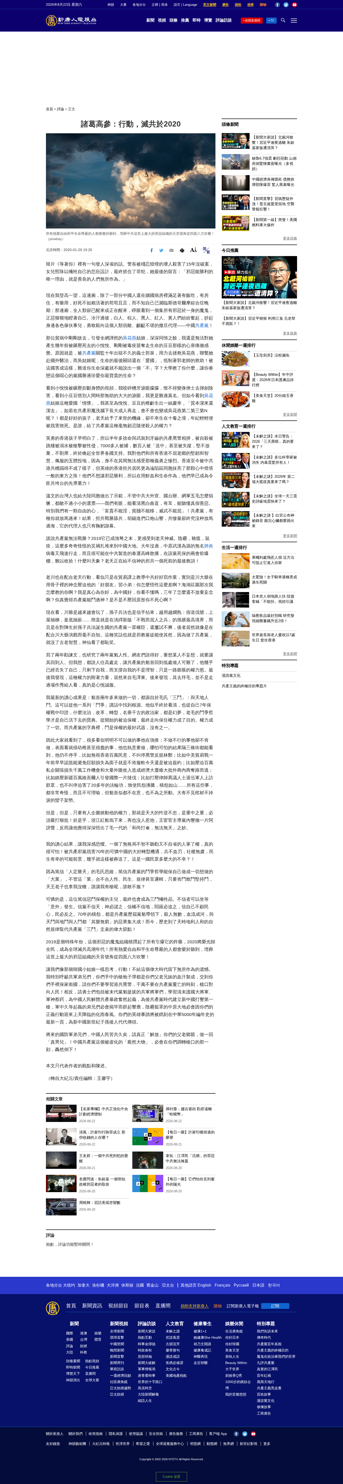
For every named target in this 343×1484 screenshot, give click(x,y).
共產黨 (202, 325)
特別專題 (230, 665)
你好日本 (232, 1337)
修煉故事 (264, 1407)
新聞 (150, 20)
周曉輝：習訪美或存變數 (100, 1202)
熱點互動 (145, 1337)
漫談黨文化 (231, 675)
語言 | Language (185, 5)
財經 (83, 1346)
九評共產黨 (265, 1363)
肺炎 (208, 545)
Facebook (277, 4)
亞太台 (168, 1285)
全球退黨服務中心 (170, 1444)
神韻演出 (73, 1380)
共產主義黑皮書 (269, 1388)
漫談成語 (173, 1356)
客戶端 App (218, 1434)
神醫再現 (201, 1356)
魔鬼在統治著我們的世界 (276, 1356)
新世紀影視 (248, 1444)
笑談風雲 (173, 1337)
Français (222, 1285)
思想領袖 (145, 1356)
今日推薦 (230, 250)
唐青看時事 (146, 1376)
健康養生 (203, 1323)
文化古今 (173, 1369)
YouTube (294, 4)
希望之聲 (143, 1444)
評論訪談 (224, 20)
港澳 (83, 1333)
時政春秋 (145, 1350)
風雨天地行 (265, 1382)
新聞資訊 (92, 1305)
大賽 (123, 5)
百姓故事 (264, 1394)
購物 (263, 5)
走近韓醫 (201, 1363)
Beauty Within (236, 1363)
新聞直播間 (252, 20)
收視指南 (96, 1434)
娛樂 (97, 1333)
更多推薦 (290, 333)
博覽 (208, 20)
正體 (155, 5)
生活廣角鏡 (234, 1331)
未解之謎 (173, 1331)
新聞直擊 (117, 1356)
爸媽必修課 (174, 1363)
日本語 (258, 1285)
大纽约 (69, 1285)
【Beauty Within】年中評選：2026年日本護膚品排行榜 (273, 379)
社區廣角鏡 (119, 1382)
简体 (164, 5)
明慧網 (195, 1444)
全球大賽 (92, 1380)
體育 (97, 1339)
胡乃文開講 (202, 1344)
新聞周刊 (117, 1363)
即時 (197, 20)
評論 (60, 109)
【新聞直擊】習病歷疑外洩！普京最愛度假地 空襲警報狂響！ (273, 203)
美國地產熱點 (176, 1376)
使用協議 (136, 1434)
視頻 (162, 20)
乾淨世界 (123, 1444)
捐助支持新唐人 (195, 1306)
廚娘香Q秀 (233, 1376)
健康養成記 (202, 1350)
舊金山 (152, 1285)
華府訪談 (117, 1369)
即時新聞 (73, 1367)
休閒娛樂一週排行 (238, 345)
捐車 (250, 5)
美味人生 (232, 1356)
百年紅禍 (264, 1376)
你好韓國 (232, 1344)
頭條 (173, 20)
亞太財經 (117, 1394)
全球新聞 (117, 1331)
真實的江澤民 (267, 1369)
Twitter (286, 4)
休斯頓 (127, 1285)
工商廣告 (264, 1413)
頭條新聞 (230, 124)
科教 (83, 1352)
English (204, 1285)
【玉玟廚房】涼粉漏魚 (271, 355)
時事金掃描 (146, 1344)
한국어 (274, 1285)
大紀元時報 (101, 1444)
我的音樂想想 (235, 1394)
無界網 (228, 1444)
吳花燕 (129, 337)
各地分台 (139, 5)
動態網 (212, 1444)
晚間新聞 (117, 1350)
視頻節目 (118, 1305)
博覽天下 (73, 1374)
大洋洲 (113, 1285)
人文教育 (175, 1323)
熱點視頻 (92, 1361)
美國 (69, 1339)
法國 (140, 1285)
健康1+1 (200, 1331)
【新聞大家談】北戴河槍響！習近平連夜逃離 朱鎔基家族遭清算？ (273, 142)
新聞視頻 (119, 1323)
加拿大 (84, 1285)
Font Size (193, 249)
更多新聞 (290, 414)
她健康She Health (208, 1337)
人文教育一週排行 (238, 426)
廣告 (225, 5)
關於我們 (76, 1434)
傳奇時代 (264, 1337)
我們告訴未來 (267, 1331)
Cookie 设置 (171, 1476)
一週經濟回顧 (120, 1376)
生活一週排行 (234, 547)
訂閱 (275, 1306)
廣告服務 (176, 1434)
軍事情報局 (146, 1369)
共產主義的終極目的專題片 (244, 686)
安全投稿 (156, 1434)
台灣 (83, 1339)
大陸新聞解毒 (148, 1394)
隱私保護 (116, 1434)
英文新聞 (209, 5)
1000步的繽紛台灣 (238, 1385)
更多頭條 (290, 238)
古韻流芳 (173, 1344)
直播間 (162, 1305)
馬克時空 (145, 1388)
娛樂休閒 (234, 1323)
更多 (266, 1444)
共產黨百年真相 (269, 1344)
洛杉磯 (98, 1285)
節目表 (141, 1305)
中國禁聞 (117, 1344)
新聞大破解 (146, 1363)
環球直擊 (117, 1337)
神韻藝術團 (77, 1444)
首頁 (49, 109)
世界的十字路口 (150, 1382)
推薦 (185, 20)
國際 (69, 1333)
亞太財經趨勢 (120, 1388)
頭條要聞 (73, 1361)
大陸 (69, 1352)
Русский (241, 1285)
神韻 (110, 5)
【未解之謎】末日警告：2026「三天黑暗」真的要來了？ (273, 441)
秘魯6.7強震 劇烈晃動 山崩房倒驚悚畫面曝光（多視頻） (274, 163)
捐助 (238, 5)
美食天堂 (232, 1350)
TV (272, 20)
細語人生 (145, 1401)
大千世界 (232, 1369)
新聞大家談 (146, 1331)
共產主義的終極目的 (273, 1350)
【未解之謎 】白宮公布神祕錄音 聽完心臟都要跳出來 (273, 520)
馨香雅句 (173, 1350)
